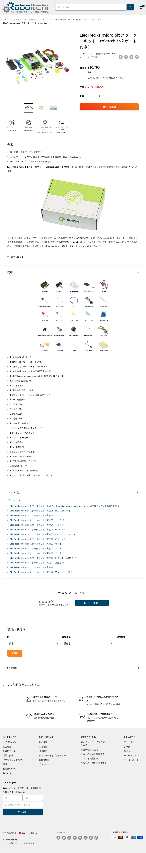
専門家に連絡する (45, 133)
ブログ (127, 746)
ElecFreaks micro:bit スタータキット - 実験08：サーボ (36, 544)
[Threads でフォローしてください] (96, 838)
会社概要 (43, 742)
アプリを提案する (89, 758)
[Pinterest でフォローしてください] (75, 838)
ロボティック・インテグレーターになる (97, 743)
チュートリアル (131, 755)
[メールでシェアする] (137, 57)
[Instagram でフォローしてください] (69, 838)
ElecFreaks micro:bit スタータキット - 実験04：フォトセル (38, 525)
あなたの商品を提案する (93, 754)
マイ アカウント (10, 742)
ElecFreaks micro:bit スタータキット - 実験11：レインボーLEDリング (43, 558)
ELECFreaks (86, 54)
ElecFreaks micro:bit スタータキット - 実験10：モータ (36, 553)
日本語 (32, 833)
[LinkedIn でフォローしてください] (91, 838)
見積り (15, 653)
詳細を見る (12, 131)
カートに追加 (109, 106)
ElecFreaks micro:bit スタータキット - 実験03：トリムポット (39, 520)
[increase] (108, 96)
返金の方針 (12, 668)
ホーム (5, 19)
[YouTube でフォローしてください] (80, 838)
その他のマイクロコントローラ (88, 19)
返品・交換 (8, 755)
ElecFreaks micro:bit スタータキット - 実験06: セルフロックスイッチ (43, 534)
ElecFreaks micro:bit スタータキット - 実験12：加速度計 (37, 562)
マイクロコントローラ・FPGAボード (56, 19)
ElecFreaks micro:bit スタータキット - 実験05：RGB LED (37, 529)
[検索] (130, 7)
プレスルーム (45, 764)
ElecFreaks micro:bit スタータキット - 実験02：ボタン (36, 515)
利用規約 (43, 751)
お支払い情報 (9, 769)
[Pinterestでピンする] (126, 57)
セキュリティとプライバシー (52, 755)
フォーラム (129, 742)
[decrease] (91, 96)
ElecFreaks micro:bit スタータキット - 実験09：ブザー (36, 548)
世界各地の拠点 (9, 833)
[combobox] (91, 7)
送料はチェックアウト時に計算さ (104, 77)
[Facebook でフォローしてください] (58, 838)
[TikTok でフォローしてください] (86, 838)
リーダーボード (131, 760)
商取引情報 (44, 760)
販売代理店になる (89, 749)
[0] (141, 7)
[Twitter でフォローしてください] (64, 838)
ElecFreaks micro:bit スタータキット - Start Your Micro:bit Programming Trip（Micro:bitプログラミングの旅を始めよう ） (67, 506)
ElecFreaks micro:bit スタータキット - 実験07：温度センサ (38, 539)
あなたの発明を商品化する (94, 763)
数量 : (82, 96)
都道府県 (66, 637)
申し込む (22, 812)
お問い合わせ (9, 773)
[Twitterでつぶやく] (131, 57)
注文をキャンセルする (13, 760)
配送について (9, 751)
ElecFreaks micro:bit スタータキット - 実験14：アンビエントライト (42, 572)
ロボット (15, 19)
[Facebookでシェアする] (121, 57)
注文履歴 (7, 746)
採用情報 (43, 746)
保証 (5, 764)
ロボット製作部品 (30, 19)
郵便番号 (121, 637)
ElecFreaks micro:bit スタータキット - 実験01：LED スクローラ (40, 510)
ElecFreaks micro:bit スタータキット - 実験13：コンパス (37, 567)
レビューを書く (92, 603)
